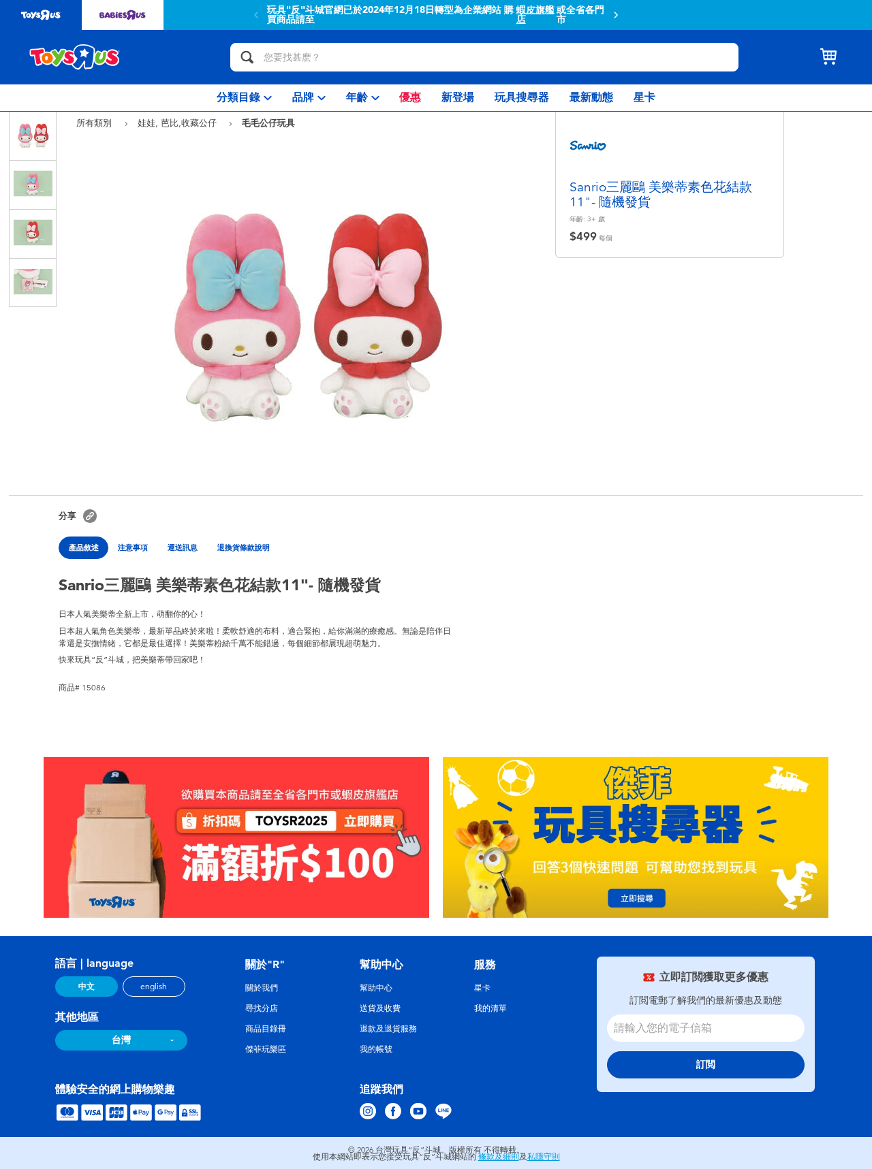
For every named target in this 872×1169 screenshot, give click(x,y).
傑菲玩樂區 (265, 1049)
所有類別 (95, 123)
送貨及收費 (380, 1008)
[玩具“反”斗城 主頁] (75, 57)
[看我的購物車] (828, 57)
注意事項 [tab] (133, 547)
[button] (256, 15)
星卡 (482, 988)
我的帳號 (376, 1049)
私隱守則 (543, 1157)
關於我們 (261, 988)
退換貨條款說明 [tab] (243, 547)
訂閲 (705, 1064)
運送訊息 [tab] (183, 547)
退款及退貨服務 (388, 1029)
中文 (86, 986)
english (153, 986)
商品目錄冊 (265, 1029)
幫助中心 (376, 988)
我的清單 (490, 1008)
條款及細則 (498, 1157)
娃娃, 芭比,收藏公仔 (178, 123)
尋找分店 (261, 1008)
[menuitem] (244, 97)
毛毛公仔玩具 (268, 122)
